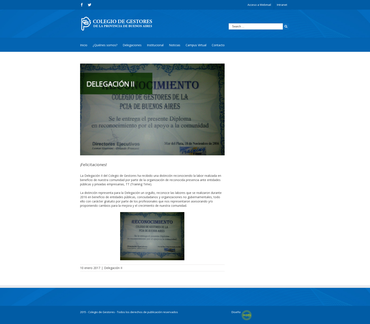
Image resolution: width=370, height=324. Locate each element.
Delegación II (113, 268)
